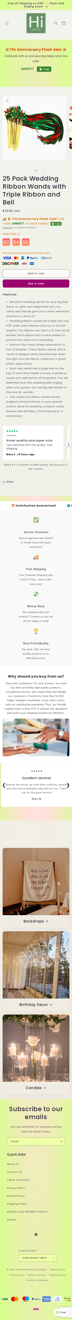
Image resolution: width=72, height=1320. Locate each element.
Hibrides (20, 1269)
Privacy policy (16, 1275)
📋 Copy (44, 69)
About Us (13, 1164)
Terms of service (37, 1275)
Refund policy (57, 1269)
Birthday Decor (33, 1005)
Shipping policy (57, 1275)
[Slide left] (28, 171)
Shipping (7, 227)
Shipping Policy (17, 1204)
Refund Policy (16, 1196)
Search (11, 1219)
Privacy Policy (16, 1188)
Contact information (38, 1280)
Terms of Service (18, 1180)
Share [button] (10, 482)
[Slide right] (44, 171)
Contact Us (14, 1172)
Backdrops (33, 921)
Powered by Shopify (36, 1269)
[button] (7, 23)
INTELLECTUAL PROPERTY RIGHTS (27, 1212)
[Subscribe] (61, 1141)
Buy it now (36, 283)
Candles (34, 1088)
